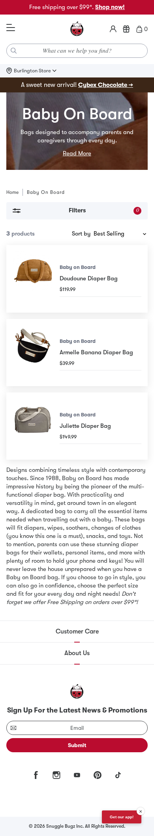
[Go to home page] (77, 29)
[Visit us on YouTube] (77, 775)
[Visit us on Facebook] (36, 775)
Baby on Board (78, 267)
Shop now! (110, 7)
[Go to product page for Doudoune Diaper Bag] (33, 278)
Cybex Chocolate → (105, 84)
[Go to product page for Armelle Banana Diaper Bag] (33, 352)
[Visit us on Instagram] (56, 775)
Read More (77, 153)
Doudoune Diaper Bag (89, 278)
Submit (77, 745)
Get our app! (121, 817)
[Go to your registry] (126, 29)
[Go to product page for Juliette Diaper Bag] (33, 426)
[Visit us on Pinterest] (97, 775)
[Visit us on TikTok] (118, 775)
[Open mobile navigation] (10, 28)
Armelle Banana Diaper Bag (96, 352)
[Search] (14, 51)
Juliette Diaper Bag (85, 425)
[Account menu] (113, 29)
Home (12, 192)
